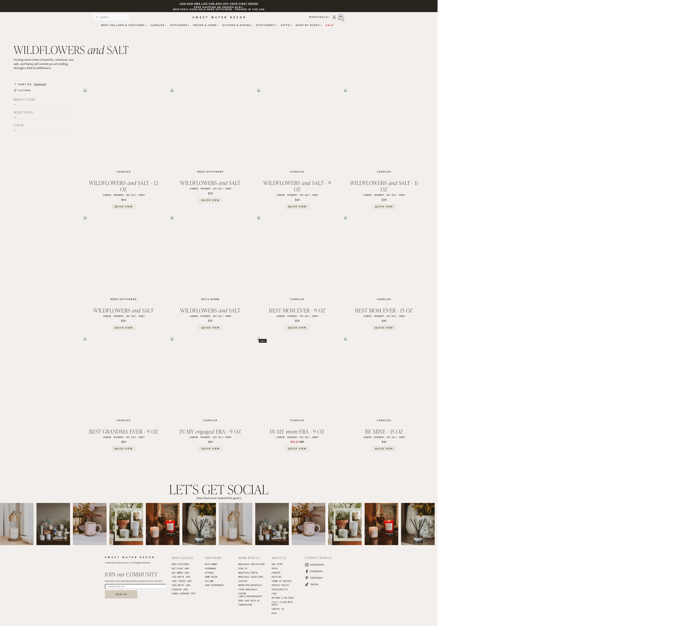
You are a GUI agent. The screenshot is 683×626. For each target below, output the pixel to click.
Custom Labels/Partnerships (250, 595)
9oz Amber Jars (180, 572)
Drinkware (210, 568)
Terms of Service (282, 581)
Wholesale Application (251, 564)
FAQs (274, 593)
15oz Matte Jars (181, 585)
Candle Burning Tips (183, 593)
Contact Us (278, 609)
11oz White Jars (181, 576)
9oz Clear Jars (180, 568)
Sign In (242, 568)
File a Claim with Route (283, 603)
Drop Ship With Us (249, 600)
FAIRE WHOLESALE (247, 589)
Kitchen (209, 572)
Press (275, 568)
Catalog (242, 581)
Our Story (277, 564)
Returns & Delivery (283, 597)
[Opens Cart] (341, 17)
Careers (276, 572)
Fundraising (245, 604)
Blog (274, 613)
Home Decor (211, 576)
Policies (277, 576)
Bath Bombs (211, 564)
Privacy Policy (280, 585)
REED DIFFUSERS (180, 564)
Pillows (209, 581)
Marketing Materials (250, 585)
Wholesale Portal (248, 572)
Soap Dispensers (214, 585)
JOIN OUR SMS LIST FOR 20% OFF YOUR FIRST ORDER (218, 3)
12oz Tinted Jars (182, 581)
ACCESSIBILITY (280, 589)
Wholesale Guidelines (250, 576)
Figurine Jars (180, 589)
